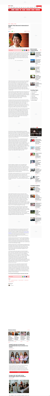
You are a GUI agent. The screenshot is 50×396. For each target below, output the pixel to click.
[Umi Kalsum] (9, 285)
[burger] (41, 7)
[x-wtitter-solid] (26, 50)
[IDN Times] (10, 5)
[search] (35, 6)
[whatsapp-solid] (22, 50)
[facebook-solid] (24, 50)
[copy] (28, 50)
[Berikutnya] (29, 325)
